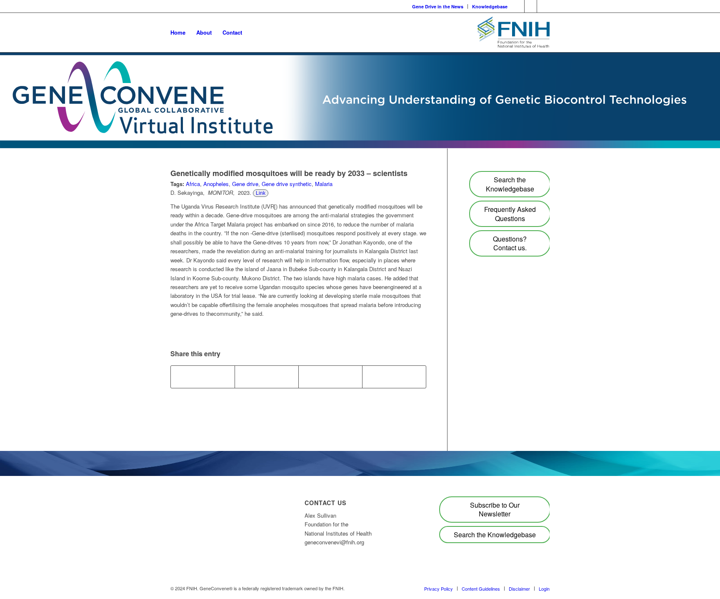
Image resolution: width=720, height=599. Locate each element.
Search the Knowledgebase (510, 184)
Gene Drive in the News (437, 6)
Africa (193, 184)
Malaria (323, 184)
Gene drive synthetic (287, 184)
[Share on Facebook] (203, 377)
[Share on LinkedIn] (330, 377)
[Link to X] (543, 6)
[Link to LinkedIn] (531, 6)
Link (260, 193)
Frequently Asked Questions (510, 213)
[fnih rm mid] (514, 32)
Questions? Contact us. (510, 243)
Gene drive (245, 184)
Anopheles (216, 184)
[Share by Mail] (394, 377)
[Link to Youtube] (518, 6)
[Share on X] (266, 377)
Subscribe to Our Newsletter (495, 509)
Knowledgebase (490, 6)
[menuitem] (438, 6)
